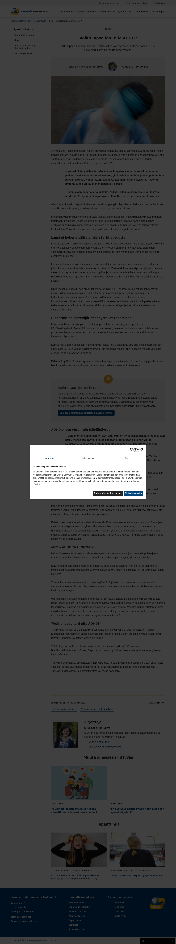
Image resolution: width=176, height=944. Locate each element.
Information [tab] (88, 458)
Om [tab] (126, 458)
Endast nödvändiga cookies (107, 493)
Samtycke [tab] (49, 458)
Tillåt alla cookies (133, 493)
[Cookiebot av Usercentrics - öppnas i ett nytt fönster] (132, 450)
